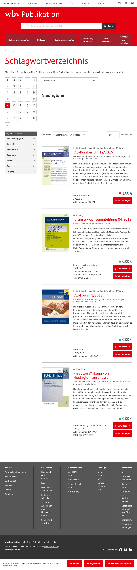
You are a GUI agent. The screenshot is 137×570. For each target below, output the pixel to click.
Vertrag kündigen (101, 475)
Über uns (86, 3)
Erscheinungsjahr (15, 138)
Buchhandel (10, 480)
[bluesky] (125, 550)
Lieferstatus (12, 149)
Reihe (9, 160)
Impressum (126, 519)
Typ (8, 166)
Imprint (10, 143)
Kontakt (101, 3)
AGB (123, 472)
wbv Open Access (54, 3)
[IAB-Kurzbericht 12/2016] (55, 165)
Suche (110, 26)
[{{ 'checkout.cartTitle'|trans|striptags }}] (132, 3)
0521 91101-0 (51, 546)
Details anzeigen (122, 200)
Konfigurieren (93, 563)
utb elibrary (73, 491)
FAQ (43, 482)
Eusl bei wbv (74, 479)
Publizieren (33, 3)
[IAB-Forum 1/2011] (55, 306)
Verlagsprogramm (12, 3)
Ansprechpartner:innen (15, 472)
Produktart (12, 155)
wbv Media (51, 542)
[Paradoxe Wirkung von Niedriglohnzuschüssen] (55, 387)
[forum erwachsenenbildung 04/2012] (55, 233)
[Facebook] (120, 550)
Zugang (10, 171)
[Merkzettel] (119, 3)
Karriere (8, 485)
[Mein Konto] (126, 3)
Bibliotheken (11, 476)
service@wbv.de (12, 549)
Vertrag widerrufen (102, 486)
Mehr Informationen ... (11, 566)
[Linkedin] (130, 550)
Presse (8, 489)
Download (122, 268)
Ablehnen (74, 563)
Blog (72, 3)
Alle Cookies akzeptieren (119, 563)
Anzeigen (9, 494)
